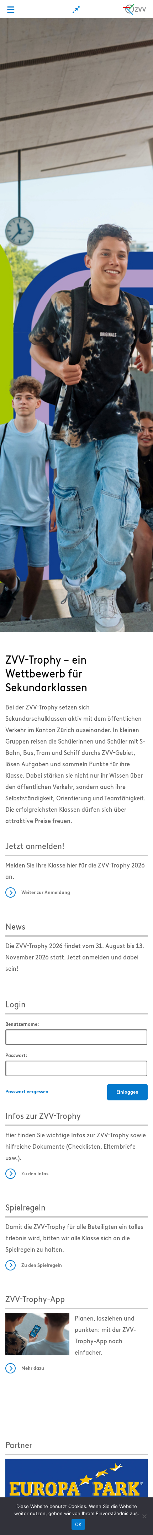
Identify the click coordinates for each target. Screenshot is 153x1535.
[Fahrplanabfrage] (77, 9)
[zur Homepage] (76, 324)
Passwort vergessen (26, 1092)
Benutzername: (22, 1024)
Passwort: (16, 1055)
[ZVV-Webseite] (134, 8)
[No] (144, 1516)
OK (78, 1524)
